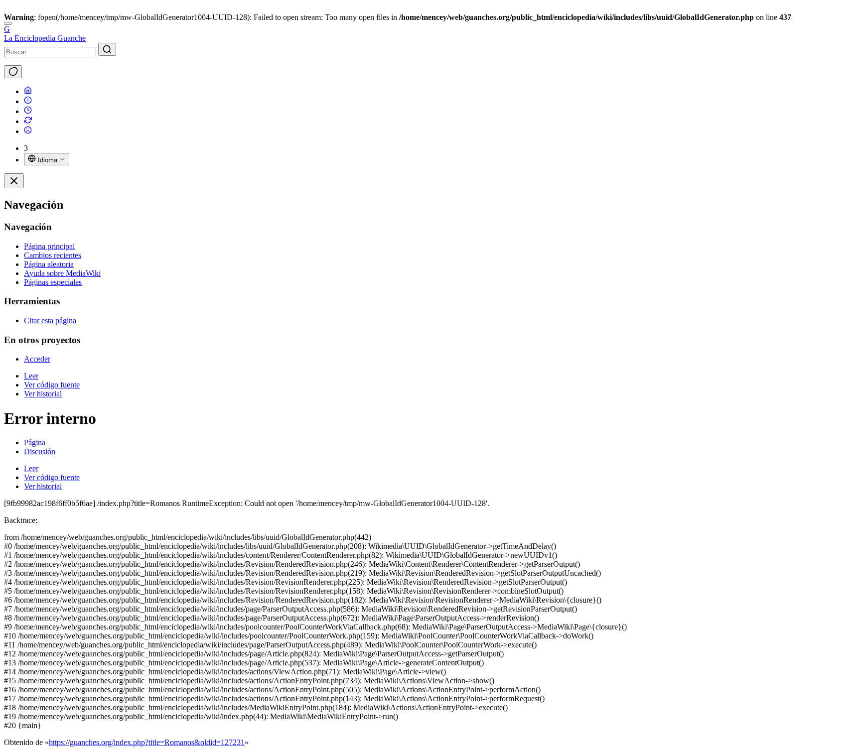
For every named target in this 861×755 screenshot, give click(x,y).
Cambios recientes (52, 255)
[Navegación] (8, 23)
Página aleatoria (49, 264)
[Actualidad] (28, 111)
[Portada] (28, 91)
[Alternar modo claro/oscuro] (13, 71)
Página (34, 442)
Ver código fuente (52, 384)
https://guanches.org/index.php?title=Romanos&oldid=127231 (147, 742)
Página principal (49, 246)
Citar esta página (50, 320)
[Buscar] (107, 49)
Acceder (37, 359)
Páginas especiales (53, 282)
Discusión (39, 451)
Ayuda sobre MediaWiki (62, 273)
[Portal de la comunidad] (28, 101)
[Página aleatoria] (28, 131)
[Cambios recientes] (28, 121)
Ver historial (43, 393)
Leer (31, 376)
